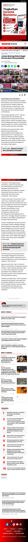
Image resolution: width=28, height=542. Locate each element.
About (5, 529)
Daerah (10, 53)
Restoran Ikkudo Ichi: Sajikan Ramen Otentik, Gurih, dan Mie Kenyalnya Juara (15, 463)
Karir (14, 53)
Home (3, 48)
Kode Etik (8, 531)
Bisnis (13, 48)
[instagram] (14, 525)
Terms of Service (8, 533)
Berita (8, 48)
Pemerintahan (4, 54)
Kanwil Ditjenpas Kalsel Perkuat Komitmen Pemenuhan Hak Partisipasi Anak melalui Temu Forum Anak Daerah (14, 510)
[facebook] (7, 525)
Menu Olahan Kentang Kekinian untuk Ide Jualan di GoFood (8, 390)
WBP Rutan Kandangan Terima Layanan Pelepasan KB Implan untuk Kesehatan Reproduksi (14, 494)
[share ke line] (15, 67)
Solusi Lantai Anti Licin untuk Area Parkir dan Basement (15, 457)
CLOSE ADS (23, 1)
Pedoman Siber (19, 533)
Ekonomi (19, 48)
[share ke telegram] (12, 67)
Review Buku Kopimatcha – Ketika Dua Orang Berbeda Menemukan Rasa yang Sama (8, 360)
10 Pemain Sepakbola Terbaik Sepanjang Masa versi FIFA (15, 440)
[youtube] (17, 525)
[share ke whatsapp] (9, 67)
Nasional (18, 53)
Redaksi (20, 529)
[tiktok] (20, 525)
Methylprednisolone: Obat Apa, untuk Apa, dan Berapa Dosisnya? (16, 414)
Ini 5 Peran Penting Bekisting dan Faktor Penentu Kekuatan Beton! (8, 381)
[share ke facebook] (2, 67)
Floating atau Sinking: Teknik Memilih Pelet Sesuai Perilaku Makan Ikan (7, 400)
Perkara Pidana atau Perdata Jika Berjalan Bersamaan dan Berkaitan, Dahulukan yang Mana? (15, 430)
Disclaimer (17, 531)
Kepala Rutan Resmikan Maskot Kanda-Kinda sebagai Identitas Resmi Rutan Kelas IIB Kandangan (14, 502)
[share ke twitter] (6, 67)
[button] (20, 95)
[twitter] (10, 525)
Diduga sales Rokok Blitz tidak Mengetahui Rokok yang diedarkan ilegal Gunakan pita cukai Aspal (15, 452)
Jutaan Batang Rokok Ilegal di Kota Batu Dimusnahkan (12, 306)
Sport (25, 48)
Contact (13, 529)
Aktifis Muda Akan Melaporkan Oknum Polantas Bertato (15, 445)
